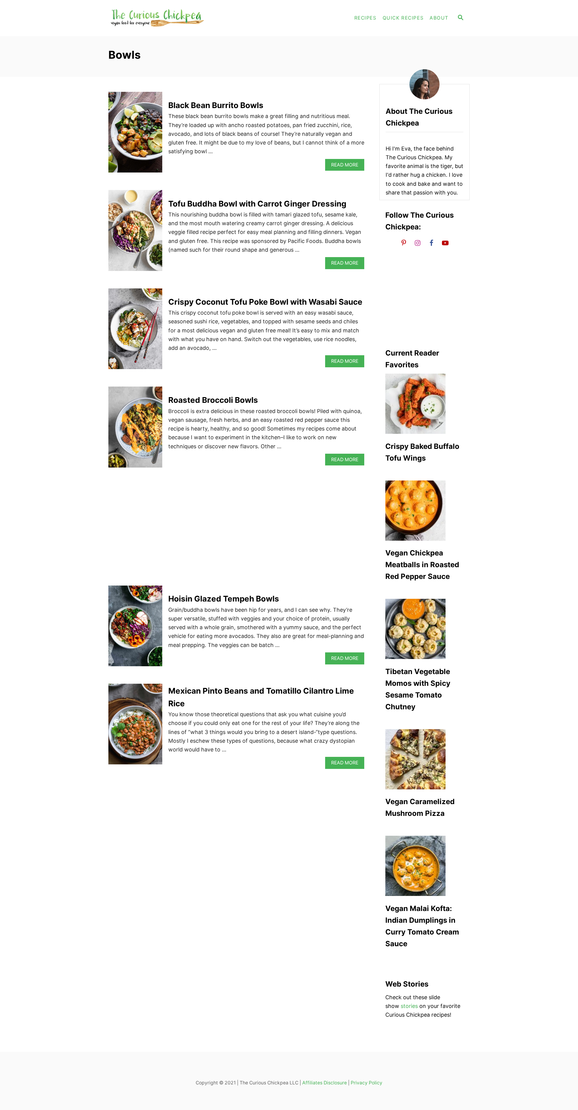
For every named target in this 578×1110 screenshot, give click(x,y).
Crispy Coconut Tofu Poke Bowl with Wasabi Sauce (265, 301)
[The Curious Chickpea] (162, 18)
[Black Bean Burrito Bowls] (135, 135)
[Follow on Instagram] (417, 243)
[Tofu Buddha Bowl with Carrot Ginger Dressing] (135, 233)
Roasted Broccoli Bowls (213, 400)
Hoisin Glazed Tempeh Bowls (223, 598)
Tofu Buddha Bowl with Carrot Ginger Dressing (257, 203)
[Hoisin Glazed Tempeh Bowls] (135, 629)
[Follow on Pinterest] (404, 243)
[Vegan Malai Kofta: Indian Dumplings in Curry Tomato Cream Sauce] (424, 866)
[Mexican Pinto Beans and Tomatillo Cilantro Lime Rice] (135, 727)
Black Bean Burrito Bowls (215, 105)
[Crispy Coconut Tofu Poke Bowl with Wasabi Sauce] (135, 331)
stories (409, 1006)
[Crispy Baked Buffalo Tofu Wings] (424, 404)
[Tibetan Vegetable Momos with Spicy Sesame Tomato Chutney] (424, 629)
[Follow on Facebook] (431, 243)
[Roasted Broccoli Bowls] (135, 430)
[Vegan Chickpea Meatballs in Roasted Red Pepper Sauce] (424, 510)
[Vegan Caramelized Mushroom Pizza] (424, 759)
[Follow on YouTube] (445, 243)
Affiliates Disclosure (324, 1083)
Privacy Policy (366, 1083)
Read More (346, 166)
